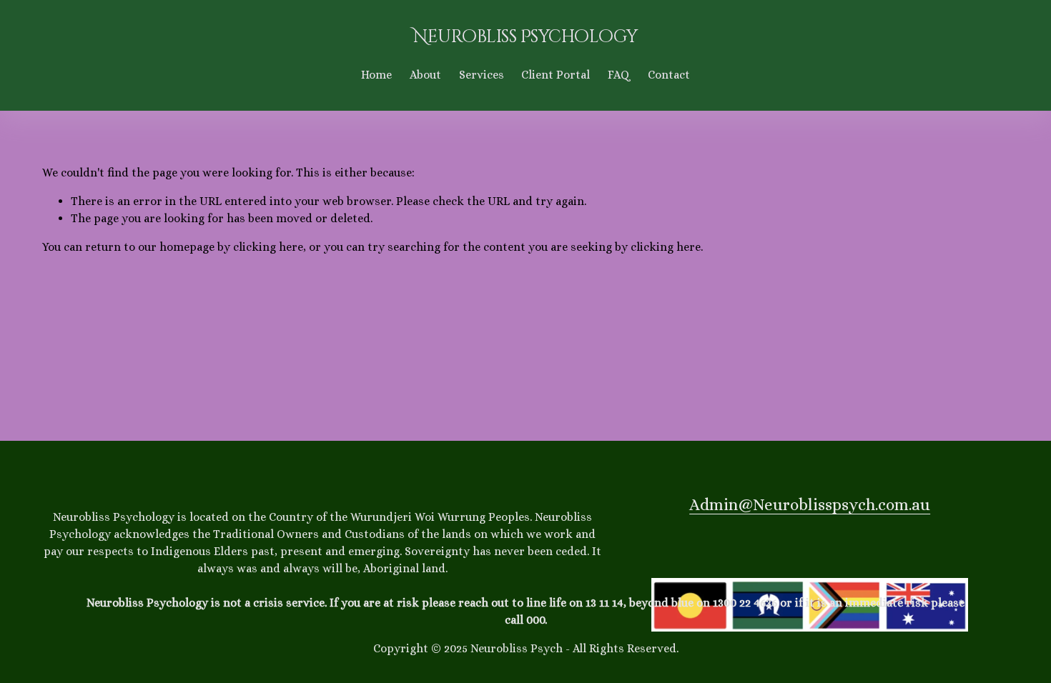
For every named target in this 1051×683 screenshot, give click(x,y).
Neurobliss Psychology (525, 37)
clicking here (268, 247)
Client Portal (555, 74)
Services (481, 74)
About (425, 74)
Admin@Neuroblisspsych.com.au (809, 504)
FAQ (619, 74)
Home (376, 74)
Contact (669, 74)
